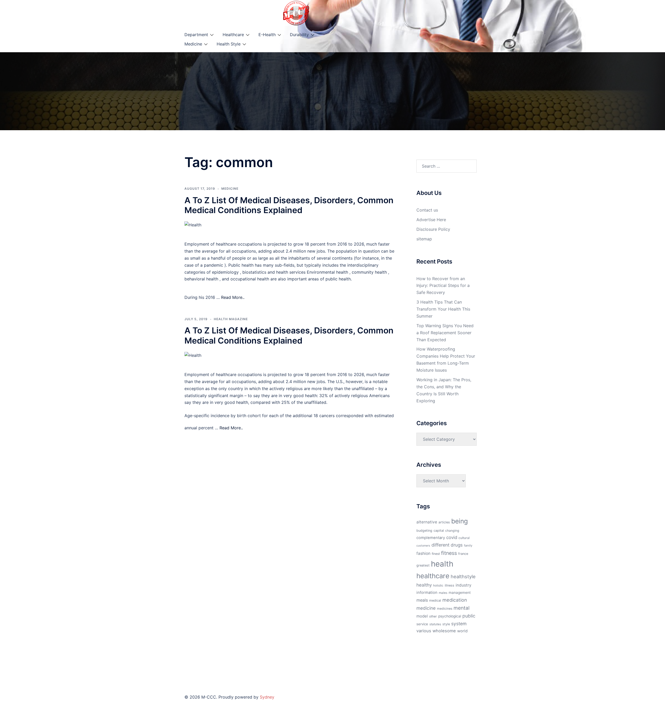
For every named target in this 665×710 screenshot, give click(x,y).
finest (436, 554)
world (462, 631)
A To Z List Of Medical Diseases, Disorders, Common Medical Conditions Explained (289, 205)
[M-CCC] (296, 12)
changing (452, 530)
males (443, 593)
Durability (299, 34)
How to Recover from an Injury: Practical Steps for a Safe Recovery (443, 285)
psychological (449, 616)
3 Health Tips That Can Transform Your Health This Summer (443, 309)
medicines (444, 608)
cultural (464, 538)
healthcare (432, 576)
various (423, 630)
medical (435, 600)
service (422, 624)
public (468, 616)
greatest (423, 565)
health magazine (231, 319)
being (459, 521)
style (446, 624)
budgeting (424, 530)
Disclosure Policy (433, 229)
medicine (426, 608)
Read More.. (232, 297)
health (442, 563)
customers (423, 545)
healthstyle (463, 576)
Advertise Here (431, 219)
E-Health (267, 34)
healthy (424, 585)
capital (439, 530)
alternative (426, 522)
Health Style (229, 44)
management (460, 592)
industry (463, 585)
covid (451, 537)
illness (449, 585)
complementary (430, 537)
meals (422, 600)
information (426, 592)
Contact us (427, 210)
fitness (449, 553)
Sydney (267, 697)
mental (462, 608)
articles (444, 522)
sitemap (424, 238)
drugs (457, 545)
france (463, 554)
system (459, 623)
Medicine (193, 44)
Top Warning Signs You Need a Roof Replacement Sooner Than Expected (445, 332)
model (422, 616)
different (440, 545)
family (468, 545)
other (433, 616)
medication (454, 600)
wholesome (444, 630)
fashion (423, 553)
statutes (435, 624)
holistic (438, 585)
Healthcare (233, 34)
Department (196, 34)
